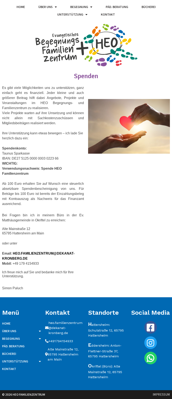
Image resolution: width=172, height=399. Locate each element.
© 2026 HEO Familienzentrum (23, 394)
